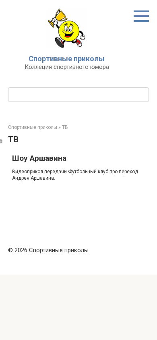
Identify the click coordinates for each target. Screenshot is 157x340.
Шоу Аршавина (39, 158)
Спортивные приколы (67, 58)
